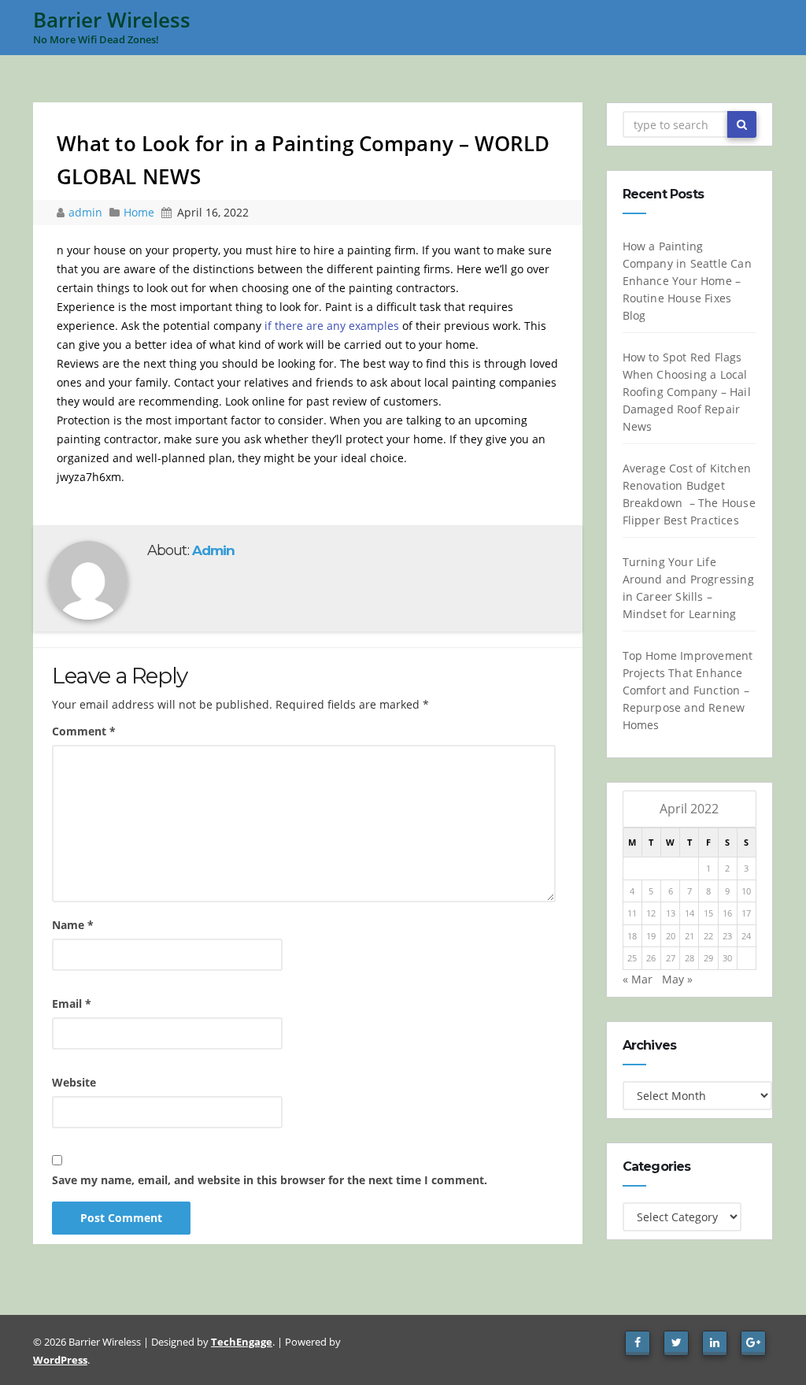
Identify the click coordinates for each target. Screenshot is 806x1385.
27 (670, 958)
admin (86, 212)
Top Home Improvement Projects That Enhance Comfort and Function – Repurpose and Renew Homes (688, 690)
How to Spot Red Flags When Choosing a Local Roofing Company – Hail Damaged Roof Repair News (687, 392)
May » (677, 979)
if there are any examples (331, 325)
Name (73, 924)
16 (727, 913)
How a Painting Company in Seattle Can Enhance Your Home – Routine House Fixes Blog (687, 281)
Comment (84, 731)
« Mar (638, 979)
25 (632, 958)
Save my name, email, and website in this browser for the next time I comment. (269, 1179)
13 (670, 913)
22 (708, 936)
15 (708, 913)
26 (651, 958)
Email (71, 1003)
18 (632, 936)
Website (74, 1082)
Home (139, 212)
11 (632, 913)
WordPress (60, 1360)
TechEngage (241, 1342)
